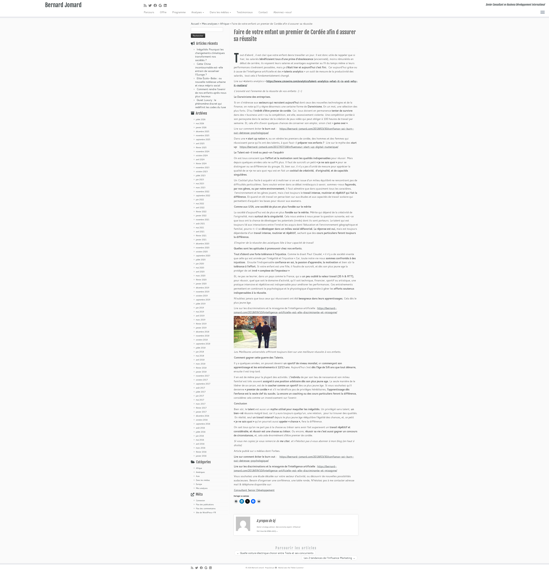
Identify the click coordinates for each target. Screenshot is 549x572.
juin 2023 (200, 179)
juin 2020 (200, 263)
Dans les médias (219, 12)
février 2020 (201, 279)
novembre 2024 (202, 151)
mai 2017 (200, 399)
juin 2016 (200, 436)
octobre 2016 (202, 420)
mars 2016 (200, 448)
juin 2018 (200, 351)
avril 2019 (200, 315)
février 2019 (201, 323)
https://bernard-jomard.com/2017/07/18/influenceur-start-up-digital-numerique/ (289, 147)
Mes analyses (209, 23)
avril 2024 (200, 159)
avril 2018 (200, 359)
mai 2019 (200, 311)
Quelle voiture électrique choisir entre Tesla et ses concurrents (275, 553)
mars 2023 (200, 187)
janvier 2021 (201, 239)
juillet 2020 (200, 259)
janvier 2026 (201, 127)
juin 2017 (200, 395)
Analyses (196, 12)
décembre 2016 (202, 416)
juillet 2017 (200, 391)
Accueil (195, 23)
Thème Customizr (297, 568)
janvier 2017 (201, 412)
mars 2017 (200, 404)
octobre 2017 (202, 379)
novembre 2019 (202, 291)
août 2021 (200, 223)
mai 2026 (200, 123)
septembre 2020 (203, 255)
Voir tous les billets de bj (267, 531)
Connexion (200, 500)
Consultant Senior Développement (254, 490)
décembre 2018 (202, 331)
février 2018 (201, 367)
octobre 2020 (202, 251)
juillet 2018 (200, 347)
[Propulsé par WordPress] (276, 567)
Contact (263, 12)
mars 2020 (200, 275)
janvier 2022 (201, 215)
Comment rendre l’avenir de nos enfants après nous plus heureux (210, 92)
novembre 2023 (202, 167)
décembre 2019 (202, 287)
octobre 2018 (202, 339)
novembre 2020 (202, 247)
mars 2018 (200, 363)
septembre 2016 (203, 424)
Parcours (149, 12)
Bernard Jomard (63, 5)
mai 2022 (200, 203)
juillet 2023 (200, 175)
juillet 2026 (200, 119)
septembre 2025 (203, 139)
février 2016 (201, 452)
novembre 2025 (202, 135)
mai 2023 (200, 183)
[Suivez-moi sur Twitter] (151, 5)
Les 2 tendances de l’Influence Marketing (329, 558)
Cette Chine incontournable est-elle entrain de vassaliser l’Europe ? (209, 69)
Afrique (224, 23)
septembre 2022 (203, 195)
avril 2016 (200, 444)
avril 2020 (200, 271)
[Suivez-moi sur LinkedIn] (166, 5)
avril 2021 (200, 231)
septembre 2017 (203, 383)
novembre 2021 (202, 219)
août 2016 (200, 428)
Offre (163, 12)
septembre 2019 (203, 299)
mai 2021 (200, 227)
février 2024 (201, 163)
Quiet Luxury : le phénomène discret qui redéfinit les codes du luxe (210, 103)
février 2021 (201, 235)
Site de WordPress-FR (206, 512)
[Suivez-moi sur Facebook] (156, 5)
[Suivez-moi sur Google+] (161, 5)
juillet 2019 (200, 303)
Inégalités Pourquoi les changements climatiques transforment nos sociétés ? (210, 54)
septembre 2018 (203, 343)
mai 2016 (200, 440)
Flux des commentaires (206, 508)
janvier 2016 (201, 456)
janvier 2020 (201, 283)
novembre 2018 (202, 335)
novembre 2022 (202, 191)
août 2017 (200, 387)
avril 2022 (200, 207)
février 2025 (201, 147)
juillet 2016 (200, 432)
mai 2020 (200, 267)
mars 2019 (200, 319)
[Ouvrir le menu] (542, 12)
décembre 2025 (202, 131)
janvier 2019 (201, 327)
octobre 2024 (202, 155)
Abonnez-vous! (282, 12)
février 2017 (201, 408)
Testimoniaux (245, 12)
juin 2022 (200, 199)
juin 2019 (200, 307)
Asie (198, 476)
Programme (179, 12)
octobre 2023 (202, 171)
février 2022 (201, 211)
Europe (199, 484)
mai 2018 (200, 355)
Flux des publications (205, 504)
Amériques (200, 472)
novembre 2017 (202, 375)
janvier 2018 (201, 371)
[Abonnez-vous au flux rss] (146, 5)
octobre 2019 (202, 295)
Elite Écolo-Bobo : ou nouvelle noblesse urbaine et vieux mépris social (210, 81)
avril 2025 (200, 143)
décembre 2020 (202, 243)
